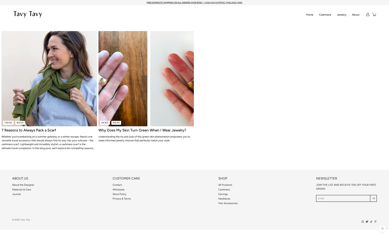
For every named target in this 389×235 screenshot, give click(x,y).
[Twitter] (367, 221)
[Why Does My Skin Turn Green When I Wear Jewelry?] (146, 78)
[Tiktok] (371, 221)
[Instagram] (362, 221)
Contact (117, 184)
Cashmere (325, 14)
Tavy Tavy (25, 219)
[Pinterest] (375, 221)
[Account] (367, 14)
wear (20, 122)
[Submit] (373, 198)
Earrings (223, 194)
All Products (225, 184)
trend (8, 122)
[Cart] (374, 14)
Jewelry (341, 14)
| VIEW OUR (181, 2)
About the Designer (23, 184)
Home (309, 14)
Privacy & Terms (122, 198)
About (356, 14)
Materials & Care (21, 189)
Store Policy (119, 194)
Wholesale (118, 189)
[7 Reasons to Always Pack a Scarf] (49, 78)
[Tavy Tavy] (27, 14)
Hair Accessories (228, 203)
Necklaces (224, 198)
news (104, 122)
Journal (16, 194)
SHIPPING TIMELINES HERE (228, 2)
